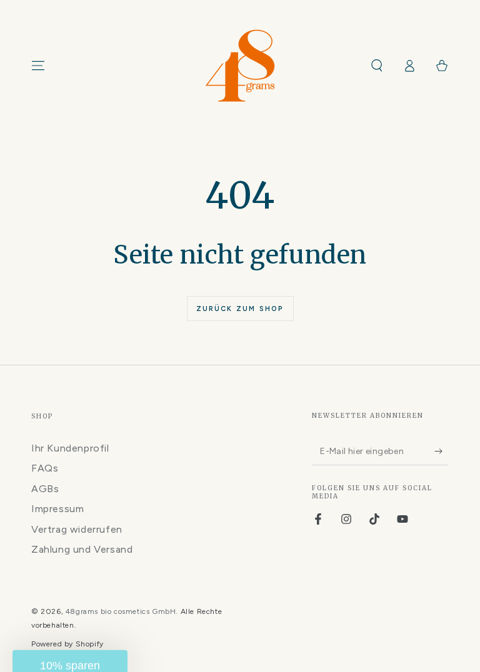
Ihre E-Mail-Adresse (248, 340)
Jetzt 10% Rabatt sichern (304, 404)
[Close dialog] (410, 275)
